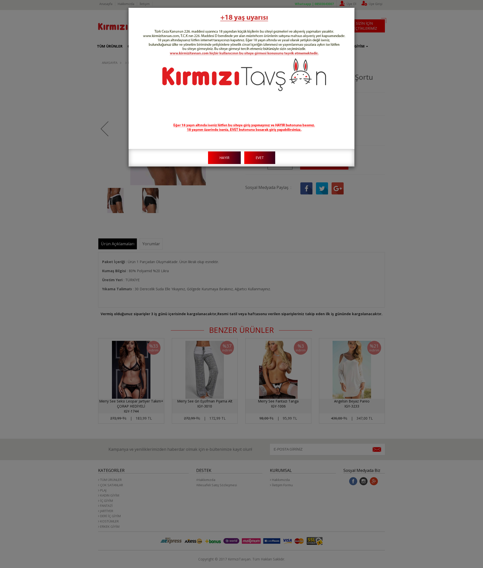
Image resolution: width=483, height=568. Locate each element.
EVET (260, 157)
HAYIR (224, 157)
